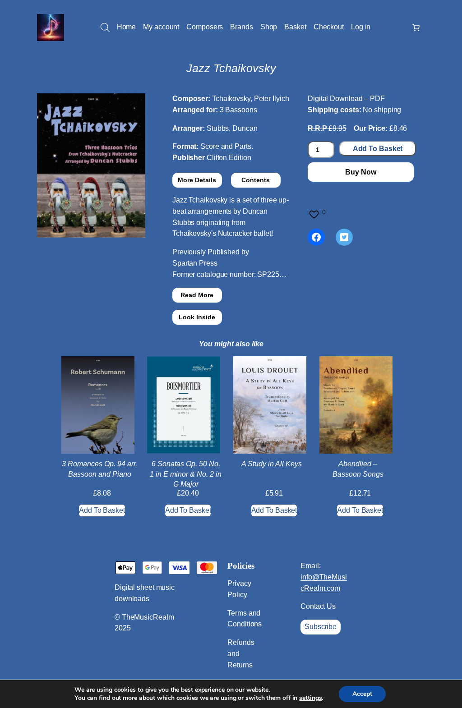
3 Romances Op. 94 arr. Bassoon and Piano (99, 469)
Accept (362, 694)
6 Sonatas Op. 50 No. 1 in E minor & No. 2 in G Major (186, 474)
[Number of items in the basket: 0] (416, 27)
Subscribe (321, 626)
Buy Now (360, 172)
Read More (196, 295)
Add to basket (378, 148)
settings (310, 698)
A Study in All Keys (271, 464)
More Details (197, 180)
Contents (255, 180)
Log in (360, 27)
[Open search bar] (105, 27)
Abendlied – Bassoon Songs (358, 469)
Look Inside (197, 317)
